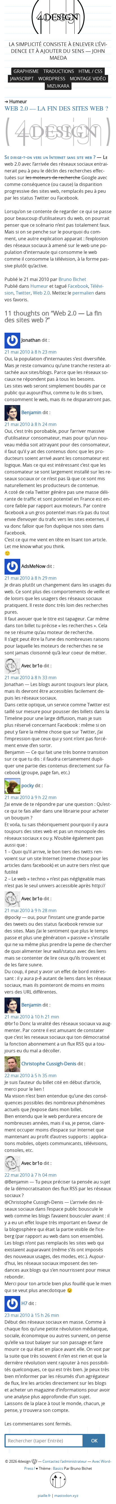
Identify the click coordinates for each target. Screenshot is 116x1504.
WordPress (51, 78)
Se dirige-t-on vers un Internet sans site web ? (50, 157)
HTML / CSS (90, 71)
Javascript (22, 78)
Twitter (23, 293)
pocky (27, 786)
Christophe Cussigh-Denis (48, 1064)
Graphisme (26, 71)
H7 (24, 1303)
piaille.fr (44, 1495)
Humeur (39, 286)
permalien (83, 293)
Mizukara (58, 86)
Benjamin (31, 413)
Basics (58, 1468)
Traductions (58, 71)
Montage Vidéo (88, 78)
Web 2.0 (41, 293)
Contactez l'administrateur (65, 1461)
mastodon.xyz (66, 1495)
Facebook (78, 286)
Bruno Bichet (72, 279)
